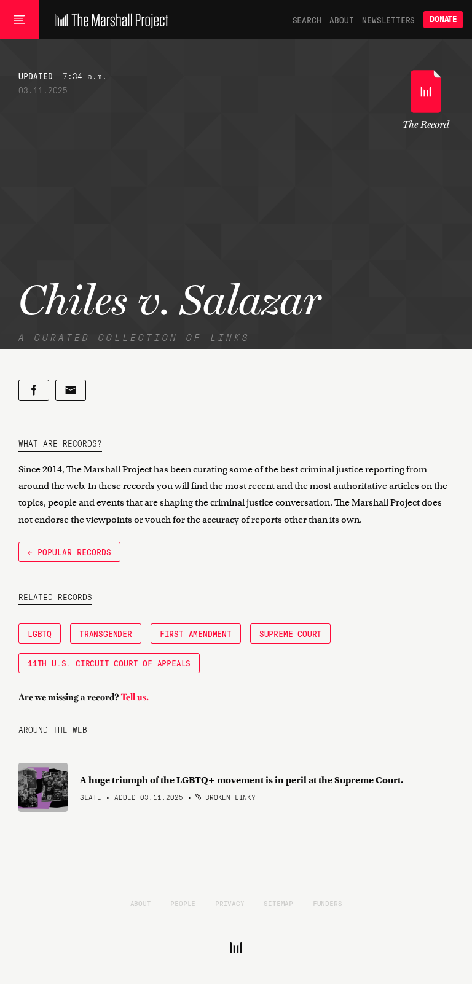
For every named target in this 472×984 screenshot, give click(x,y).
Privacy (230, 903)
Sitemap (278, 903)
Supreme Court (290, 633)
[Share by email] (70, 390)
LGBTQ (40, 633)
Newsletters (388, 19)
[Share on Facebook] (33, 390)
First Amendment (196, 633)
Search (307, 19)
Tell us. (135, 697)
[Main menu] (19, 19)
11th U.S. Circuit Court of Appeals (109, 662)
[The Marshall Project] (108, 19)
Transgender (105, 633)
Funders (327, 903)
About (341, 19)
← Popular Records (69, 551)
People (182, 903)
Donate (443, 19)
